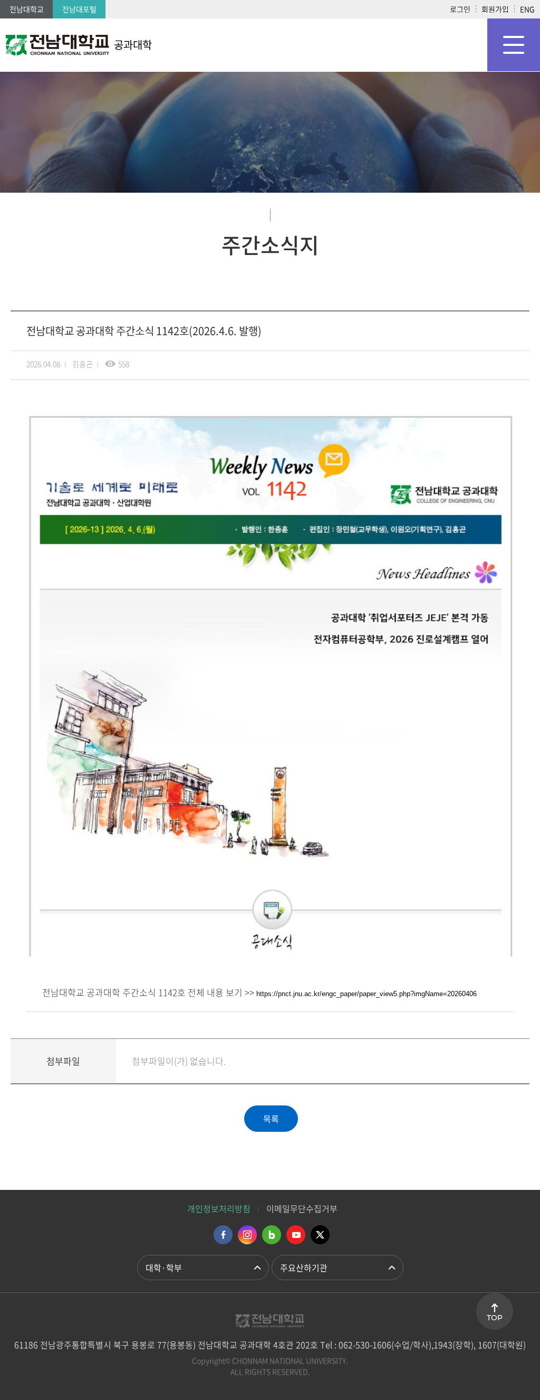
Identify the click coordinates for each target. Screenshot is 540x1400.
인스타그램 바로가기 (247, 1234)
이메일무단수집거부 (302, 1208)
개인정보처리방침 (218, 1208)
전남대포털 (79, 9)
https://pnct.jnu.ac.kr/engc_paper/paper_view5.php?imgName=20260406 (366, 994)
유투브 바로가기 (295, 1234)
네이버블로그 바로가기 (271, 1234)
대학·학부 (164, 1267)
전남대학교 (26, 9)
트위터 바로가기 (320, 1234)
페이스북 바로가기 (223, 1234)
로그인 (460, 9)
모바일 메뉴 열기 (513, 44)
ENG (527, 9)
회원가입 (495, 9)
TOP (495, 1317)
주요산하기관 (303, 1267)
